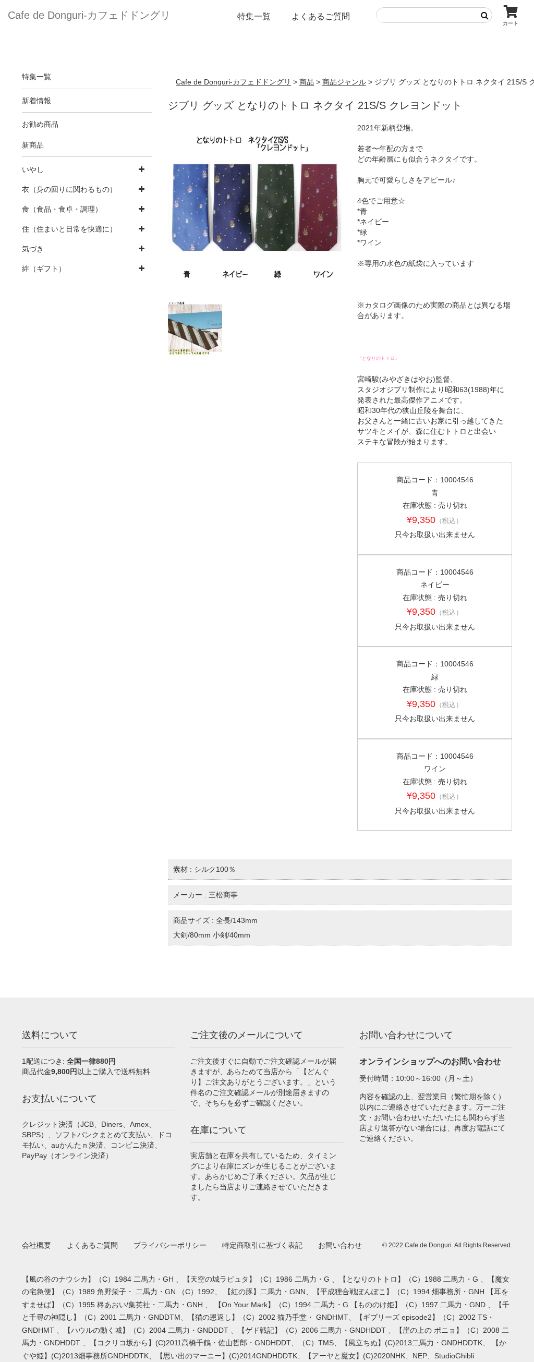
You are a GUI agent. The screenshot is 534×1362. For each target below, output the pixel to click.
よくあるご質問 (321, 16)
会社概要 (36, 1245)
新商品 (33, 145)
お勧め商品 (40, 124)
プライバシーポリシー (170, 1245)
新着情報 (36, 100)
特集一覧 (254, 16)
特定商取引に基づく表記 (262, 1245)
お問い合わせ (340, 1245)
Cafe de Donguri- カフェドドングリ (89, 15)
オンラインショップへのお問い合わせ (430, 1061)
